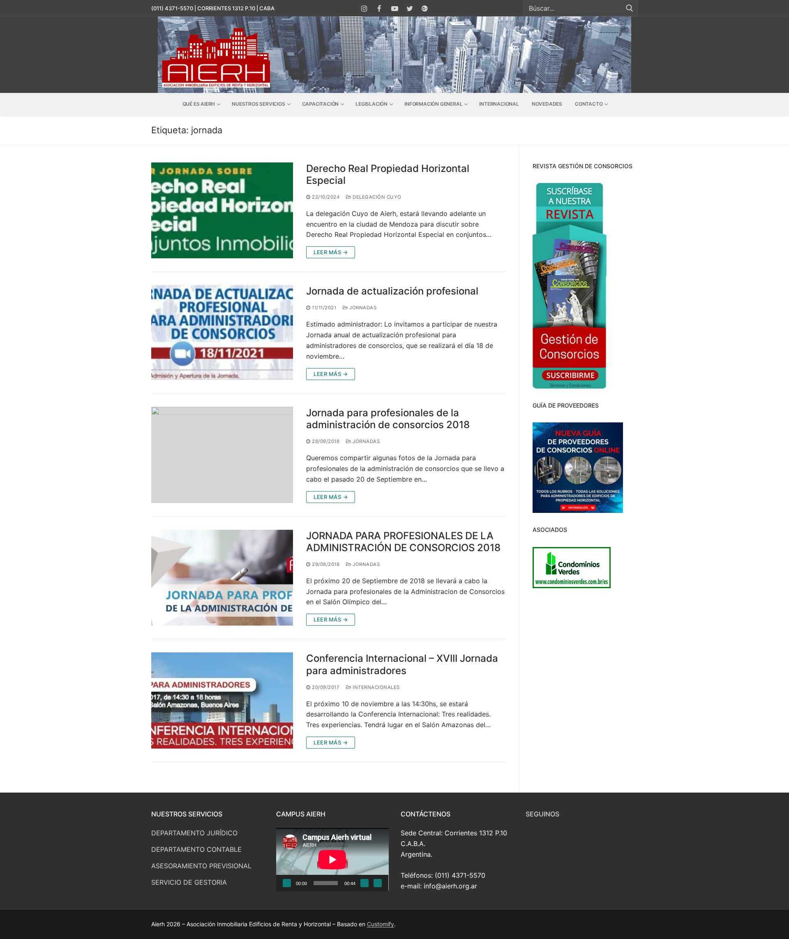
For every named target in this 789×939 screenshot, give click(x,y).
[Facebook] (379, 8)
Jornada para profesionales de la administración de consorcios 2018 (388, 419)
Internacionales (375, 687)
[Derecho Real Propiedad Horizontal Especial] (222, 210)
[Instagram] (364, 8)
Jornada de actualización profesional (392, 291)
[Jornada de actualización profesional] (222, 332)
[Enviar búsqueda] (629, 8)
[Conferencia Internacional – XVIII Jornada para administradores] (222, 700)
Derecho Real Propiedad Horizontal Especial (387, 174)
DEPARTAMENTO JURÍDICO (194, 833)
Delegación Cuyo (376, 197)
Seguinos (542, 814)
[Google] (424, 8)
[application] (332, 859)
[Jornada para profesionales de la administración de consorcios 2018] (222, 455)
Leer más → (331, 252)
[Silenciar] (364, 883)
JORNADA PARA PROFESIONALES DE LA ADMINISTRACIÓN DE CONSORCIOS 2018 (403, 542)
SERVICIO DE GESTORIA (189, 882)
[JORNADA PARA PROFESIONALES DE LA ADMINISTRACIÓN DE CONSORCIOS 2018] (222, 578)
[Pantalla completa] (378, 883)
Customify (380, 923)
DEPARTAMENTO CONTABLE (196, 849)
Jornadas (362, 308)
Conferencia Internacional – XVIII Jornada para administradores (402, 664)
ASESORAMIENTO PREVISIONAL (201, 866)
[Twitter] (409, 8)
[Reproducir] (287, 883)
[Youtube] (394, 8)
